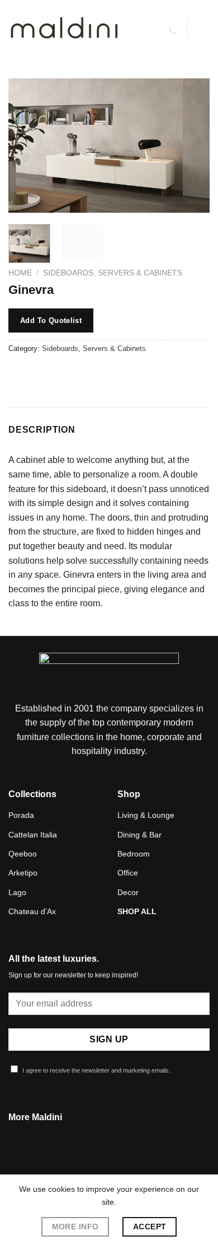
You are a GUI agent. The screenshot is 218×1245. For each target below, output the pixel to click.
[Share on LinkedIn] (119, 373)
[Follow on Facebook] (95, 1164)
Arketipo (22, 872)
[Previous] (26, 145)
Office (127, 872)
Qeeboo (22, 853)
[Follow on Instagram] (109, 1164)
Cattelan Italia (32, 834)
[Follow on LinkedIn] (122, 1164)
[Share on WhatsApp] (19, 373)
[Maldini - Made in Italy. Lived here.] (64, 28)
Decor (128, 892)
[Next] (192, 145)
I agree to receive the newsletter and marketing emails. (95, 1070)
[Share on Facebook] (39, 373)
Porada (21, 815)
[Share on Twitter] (59, 373)
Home (20, 273)
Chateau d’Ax (32, 911)
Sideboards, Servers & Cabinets (112, 273)
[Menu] (203, 27)
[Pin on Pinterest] (99, 373)
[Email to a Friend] (79, 373)
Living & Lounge (145, 815)
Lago (17, 892)
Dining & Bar (139, 834)
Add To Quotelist (51, 320)
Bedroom (133, 853)
